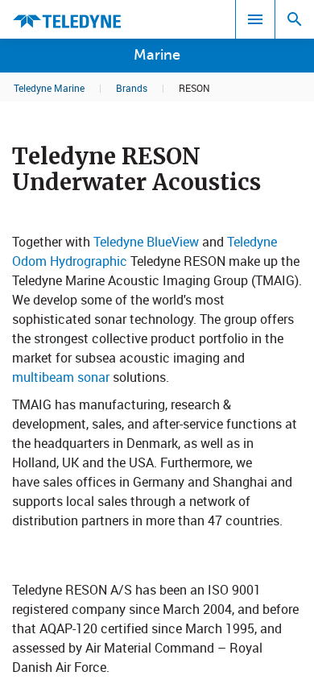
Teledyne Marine (49, 87)
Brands (131, 87)
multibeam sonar (60, 377)
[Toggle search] (294, 19)
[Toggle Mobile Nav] (255, 19)
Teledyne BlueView (147, 242)
